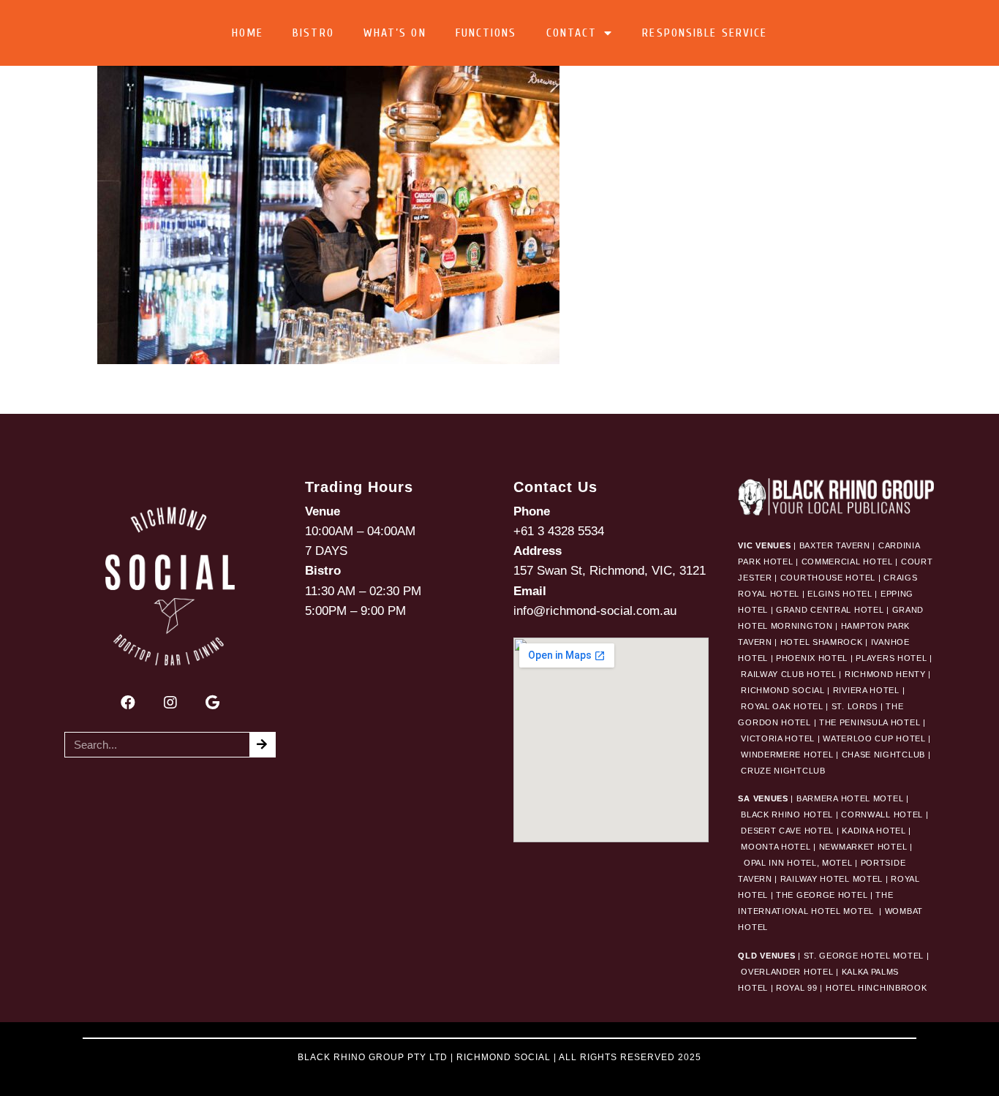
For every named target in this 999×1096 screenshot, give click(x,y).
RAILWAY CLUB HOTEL (789, 674)
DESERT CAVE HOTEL (787, 830)
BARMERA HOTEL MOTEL (849, 798)
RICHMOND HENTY (885, 674)
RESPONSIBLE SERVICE (704, 32)
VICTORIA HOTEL (778, 738)
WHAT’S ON (394, 32)
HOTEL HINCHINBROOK (876, 987)
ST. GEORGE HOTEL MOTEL (864, 955)
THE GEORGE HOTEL (821, 895)
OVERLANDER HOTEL (787, 971)
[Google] (213, 702)
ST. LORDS (855, 706)
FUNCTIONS (486, 32)
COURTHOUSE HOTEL (827, 577)
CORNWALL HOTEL (882, 814)
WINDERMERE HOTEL (787, 754)
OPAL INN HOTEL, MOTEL (796, 862)
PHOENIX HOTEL (812, 658)
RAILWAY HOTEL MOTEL (831, 878)
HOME (247, 32)
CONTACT (571, 32)
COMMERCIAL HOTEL (847, 561)
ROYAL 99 (797, 987)
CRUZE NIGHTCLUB (784, 770)
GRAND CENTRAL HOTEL (829, 609)
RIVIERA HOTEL (866, 690)
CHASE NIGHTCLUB (884, 754)
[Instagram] (170, 702)
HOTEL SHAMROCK (821, 642)
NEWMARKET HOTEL (863, 846)
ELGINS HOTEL (839, 593)
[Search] (262, 745)
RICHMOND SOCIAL (783, 690)
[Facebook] (128, 702)
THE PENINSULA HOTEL (869, 722)
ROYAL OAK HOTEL (782, 706)
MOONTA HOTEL (775, 846)
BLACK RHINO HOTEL (785, 814)
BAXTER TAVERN (834, 545)
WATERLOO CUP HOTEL (874, 738)
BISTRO (313, 32)
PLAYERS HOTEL (891, 658)
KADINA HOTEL (873, 830)
